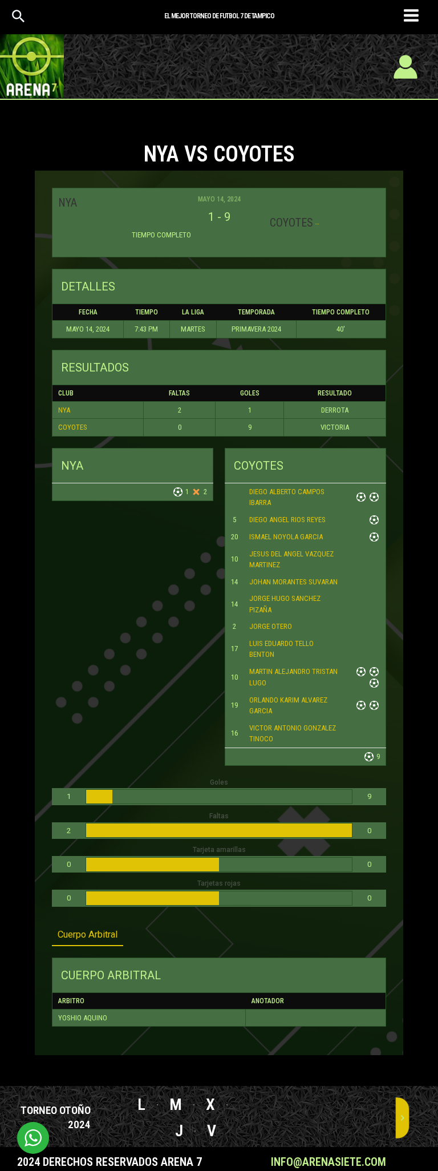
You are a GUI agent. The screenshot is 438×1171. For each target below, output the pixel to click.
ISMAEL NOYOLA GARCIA (286, 536)
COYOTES (72, 427)
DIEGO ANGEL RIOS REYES (287, 519)
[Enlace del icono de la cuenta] (405, 66)
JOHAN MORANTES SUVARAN (293, 582)
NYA (64, 410)
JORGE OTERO (270, 626)
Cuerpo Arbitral (87, 934)
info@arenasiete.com (328, 1162)
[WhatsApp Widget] (33, 1138)
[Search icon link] (18, 19)
